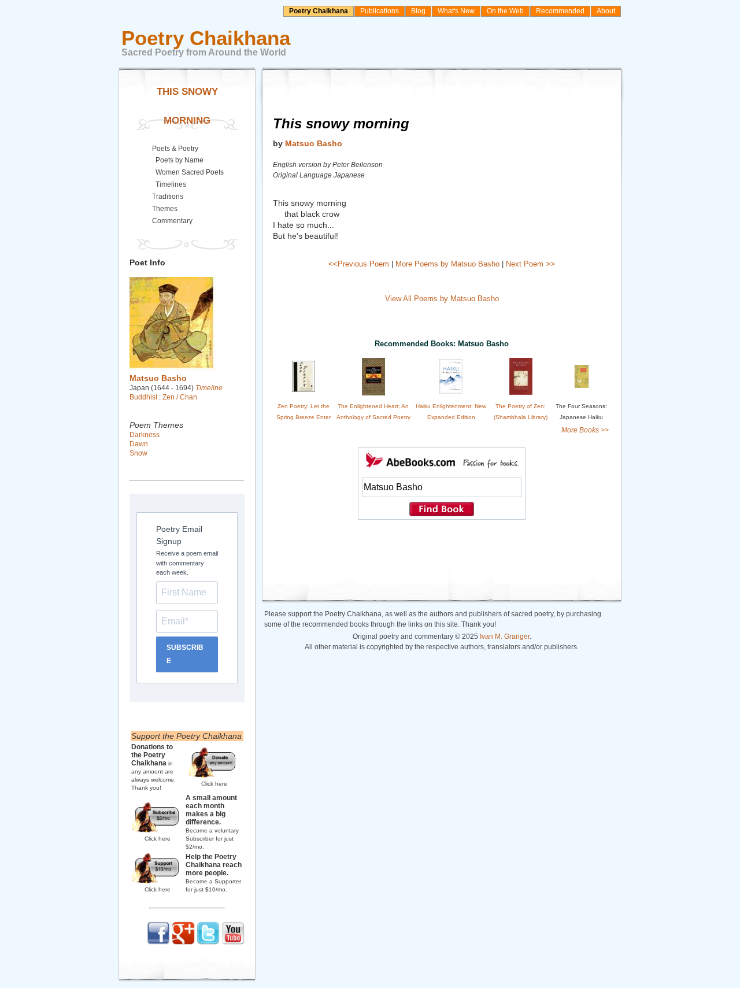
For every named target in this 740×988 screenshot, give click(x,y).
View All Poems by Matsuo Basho (442, 298)
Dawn (139, 444)
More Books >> (585, 430)
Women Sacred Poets (190, 172)
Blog (418, 11)
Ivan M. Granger (505, 636)
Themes (164, 209)
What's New (456, 11)
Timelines (171, 184)
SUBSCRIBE (185, 654)
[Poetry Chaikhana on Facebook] (158, 942)
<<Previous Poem (358, 264)
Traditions (167, 197)
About (606, 11)
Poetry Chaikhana (318, 11)
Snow (138, 453)
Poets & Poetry (175, 149)
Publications (379, 11)
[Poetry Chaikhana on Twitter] (208, 942)
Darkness (145, 435)
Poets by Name (180, 160)
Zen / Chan (179, 397)
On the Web (505, 11)
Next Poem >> (530, 264)
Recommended (560, 11)
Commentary (172, 221)
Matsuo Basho (313, 143)
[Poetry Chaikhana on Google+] (183, 942)
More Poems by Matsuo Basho (447, 264)
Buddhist (143, 397)
